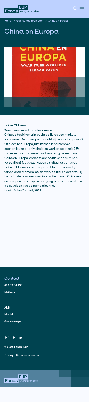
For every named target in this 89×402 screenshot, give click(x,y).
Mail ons (9, 292)
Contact (12, 278)
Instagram (7, 338)
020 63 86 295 (13, 285)
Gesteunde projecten (30, 20)
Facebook (14, 338)
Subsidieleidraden (28, 355)
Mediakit (10, 314)
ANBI (7, 307)
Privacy (8, 355)
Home (8, 20)
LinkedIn (21, 338)
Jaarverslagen (13, 321)
